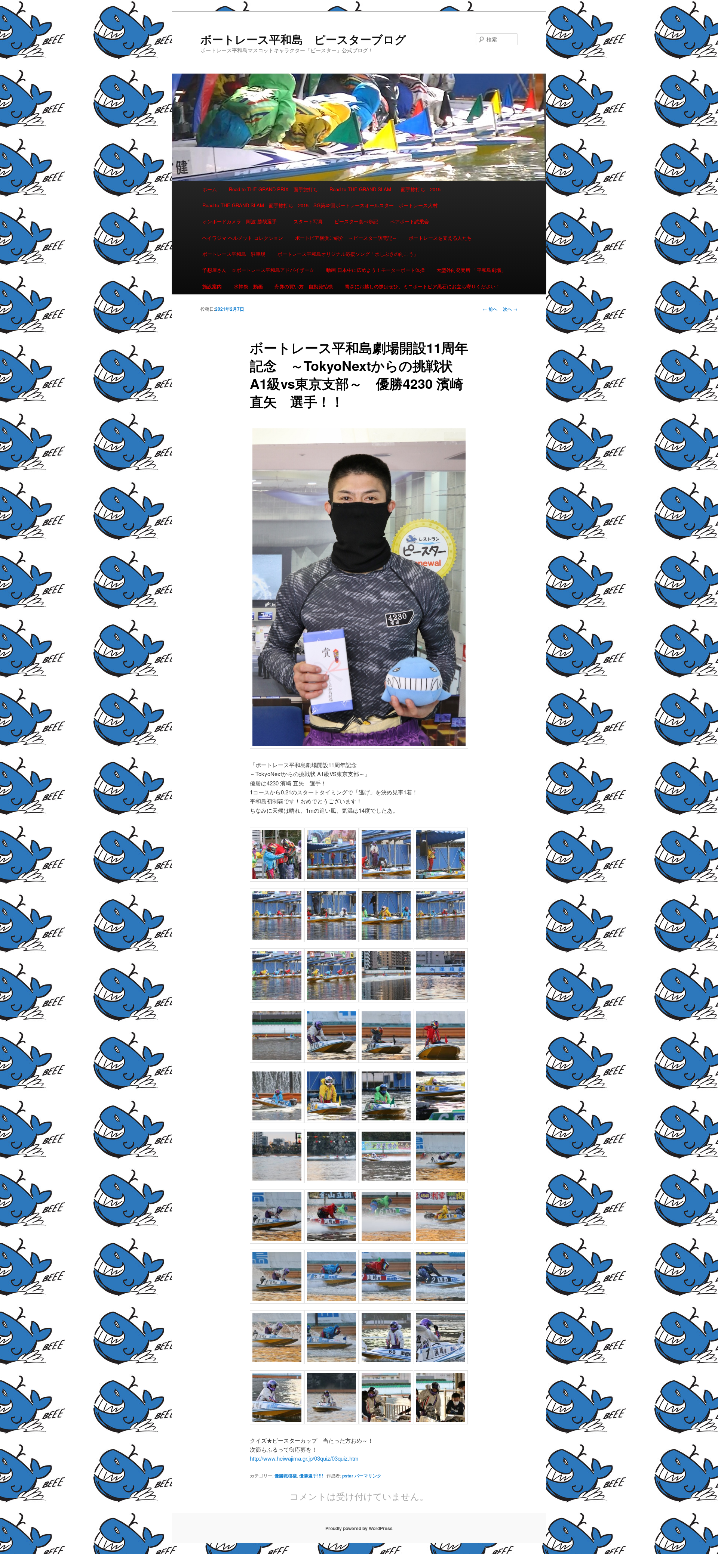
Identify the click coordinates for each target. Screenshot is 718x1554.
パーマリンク (368, 1475)
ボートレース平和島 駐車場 (234, 253)
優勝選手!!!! (311, 1475)
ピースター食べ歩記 (356, 221)
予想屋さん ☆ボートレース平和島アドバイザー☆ (258, 269)
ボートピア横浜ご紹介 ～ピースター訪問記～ (346, 237)
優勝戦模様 (285, 1475)
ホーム (209, 189)
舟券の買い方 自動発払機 (303, 286)
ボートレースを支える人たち (440, 237)
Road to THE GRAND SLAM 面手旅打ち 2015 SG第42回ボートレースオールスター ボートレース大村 (320, 205)
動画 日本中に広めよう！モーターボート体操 (375, 269)
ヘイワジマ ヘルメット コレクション (242, 237)
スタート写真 (308, 221)
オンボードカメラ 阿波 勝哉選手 (242, 221)
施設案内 (212, 286)
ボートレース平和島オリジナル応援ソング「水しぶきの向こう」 (347, 253)
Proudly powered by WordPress (359, 1528)
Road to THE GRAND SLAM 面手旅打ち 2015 (385, 189)
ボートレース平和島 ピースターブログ (303, 39)
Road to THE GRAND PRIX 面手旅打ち (273, 189)
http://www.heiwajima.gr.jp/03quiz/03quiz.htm (304, 1458)
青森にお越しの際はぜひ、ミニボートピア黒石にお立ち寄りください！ (422, 286)
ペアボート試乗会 (409, 221)
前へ (490, 308)
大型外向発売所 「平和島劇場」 (471, 269)
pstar (347, 1475)
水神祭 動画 (248, 286)
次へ (510, 308)
